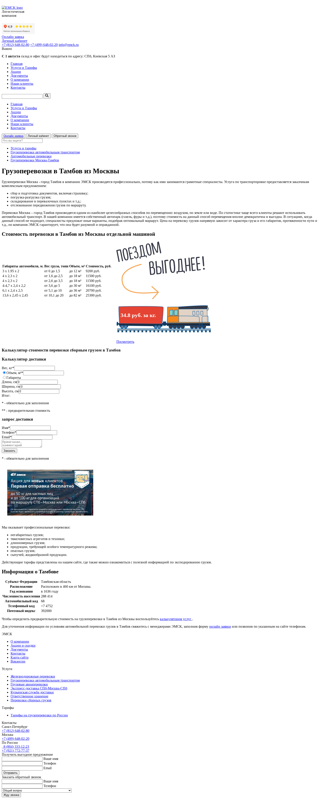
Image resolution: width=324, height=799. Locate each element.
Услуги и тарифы (23, 148)
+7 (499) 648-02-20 (44, 45)
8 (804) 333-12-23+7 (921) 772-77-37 (15, 748)
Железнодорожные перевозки (33, 676)
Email (47, 768)
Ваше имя (50, 759)
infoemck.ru (69, 45)
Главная (16, 64)
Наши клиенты (22, 83)
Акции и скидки (23, 645)
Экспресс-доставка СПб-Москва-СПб (39, 688)
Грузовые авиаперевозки (29, 684)
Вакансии (18, 661)
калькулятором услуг (176, 619)
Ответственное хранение (29, 696)
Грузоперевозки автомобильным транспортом (45, 152)
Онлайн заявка (13, 37)
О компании (20, 79)
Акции (16, 72)
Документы (19, 75)
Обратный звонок (65, 136)
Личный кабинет (14, 41)
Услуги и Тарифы (24, 68)
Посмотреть (125, 342)
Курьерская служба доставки (32, 692)
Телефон (49, 763)
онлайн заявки (220, 626)
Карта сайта (19, 657)
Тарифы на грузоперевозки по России (39, 715)
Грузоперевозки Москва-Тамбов (35, 160)
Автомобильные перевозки (31, 156)
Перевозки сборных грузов (31, 700)
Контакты (18, 87)
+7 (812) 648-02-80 (15, 45)
